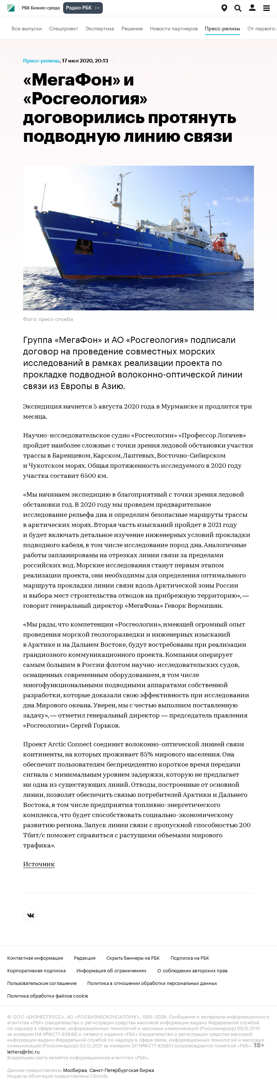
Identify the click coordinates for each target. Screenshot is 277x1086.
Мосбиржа (75, 1069)
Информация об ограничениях (111, 969)
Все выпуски (27, 28)
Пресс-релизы (222, 28)
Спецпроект (63, 28)
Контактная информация (35, 957)
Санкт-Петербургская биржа (121, 1069)
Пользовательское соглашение (41, 982)
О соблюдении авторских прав (192, 969)
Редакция (85, 957)
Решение (132, 28)
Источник (39, 865)
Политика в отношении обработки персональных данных (152, 982)
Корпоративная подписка (36, 969)
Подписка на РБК (190, 957)
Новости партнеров (174, 28)
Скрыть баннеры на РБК (133, 957)
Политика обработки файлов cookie (47, 995)
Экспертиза (99, 28)
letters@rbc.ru (23, 1051)
